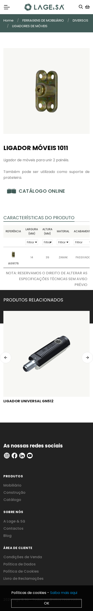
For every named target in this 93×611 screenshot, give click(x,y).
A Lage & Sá (14, 521)
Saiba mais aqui (63, 592)
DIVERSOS (80, 20)
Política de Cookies (21, 571)
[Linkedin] (6, 455)
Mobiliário (12, 485)
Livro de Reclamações (23, 578)
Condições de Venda (22, 557)
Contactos (13, 528)
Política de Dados (19, 564)
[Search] (81, 7)
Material (63, 231)
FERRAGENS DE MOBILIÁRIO (43, 20)
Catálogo (12, 499)
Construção (14, 492)
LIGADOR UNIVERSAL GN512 (28, 401)
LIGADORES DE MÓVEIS (29, 26)
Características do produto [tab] (38, 218)
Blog (7, 535)
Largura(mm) (32, 231)
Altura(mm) (47, 231)
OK (46, 603)
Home (8, 20)
